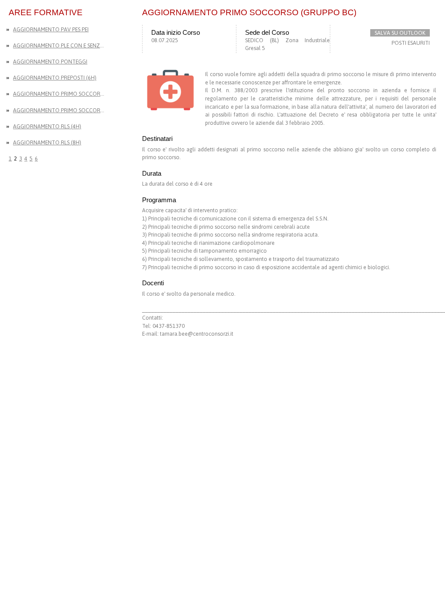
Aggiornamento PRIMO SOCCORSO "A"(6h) (59, 93)
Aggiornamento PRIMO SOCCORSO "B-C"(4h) (59, 110)
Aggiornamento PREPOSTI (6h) (54, 77)
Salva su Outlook (400, 33)
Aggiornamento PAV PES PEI (51, 29)
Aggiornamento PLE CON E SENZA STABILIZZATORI (59, 45)
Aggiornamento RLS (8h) (47, 142)
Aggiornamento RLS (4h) (47, 126)
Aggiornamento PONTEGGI (50, 61)
